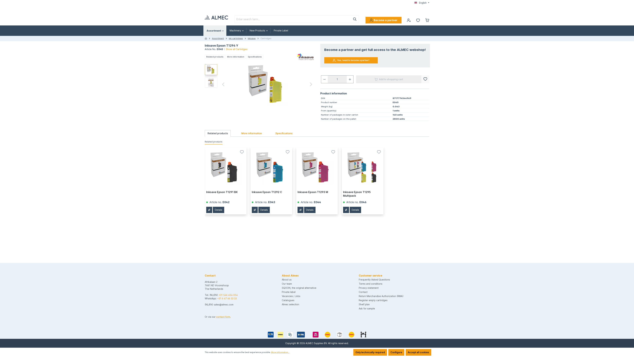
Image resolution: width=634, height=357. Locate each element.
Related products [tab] (218, 133)
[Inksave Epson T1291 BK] (225, 168)
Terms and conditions (370, 283)
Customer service (370, 275)
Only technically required (370, 352)
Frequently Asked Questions (374, 279)
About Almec (290, 275)
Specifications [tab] (283, 133)
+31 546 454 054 (228, 295)
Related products (214, 57)
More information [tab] (251, 133)
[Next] (311, 85)
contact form (223, 316)
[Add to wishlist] (425, 79)
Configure (396, 352)
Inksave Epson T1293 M (313, 192)
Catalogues (288, 300)
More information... (280, 352)
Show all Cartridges (236, 49)
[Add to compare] (209, 210)
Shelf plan (364, 304)
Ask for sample (367, 308)
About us (287, 279)
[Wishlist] (418, 20)
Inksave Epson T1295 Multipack (357, 193)
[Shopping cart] (427, 20)
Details (218, 209)
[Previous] (223, 85)
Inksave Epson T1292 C (267, 192)
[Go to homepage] (216, 18)
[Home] (206, 38)
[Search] (355, 19)
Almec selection (290, 304)
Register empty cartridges (373, 300)
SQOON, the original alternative (299, 287)
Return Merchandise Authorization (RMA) (381, 296)
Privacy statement (369, 287)
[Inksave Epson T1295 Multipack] (362, 168)
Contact (363, 292)
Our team (287, 283)
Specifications (255, 57)
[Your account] (409, 20)
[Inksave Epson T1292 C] (271, 168)
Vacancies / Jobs (291, 296)
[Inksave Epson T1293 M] (317, 168)
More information (235, 57)
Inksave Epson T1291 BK (222, 192)
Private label (289, 292)
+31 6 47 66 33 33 (227, 298)
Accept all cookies (418, 352)
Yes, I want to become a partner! (353, 60)
